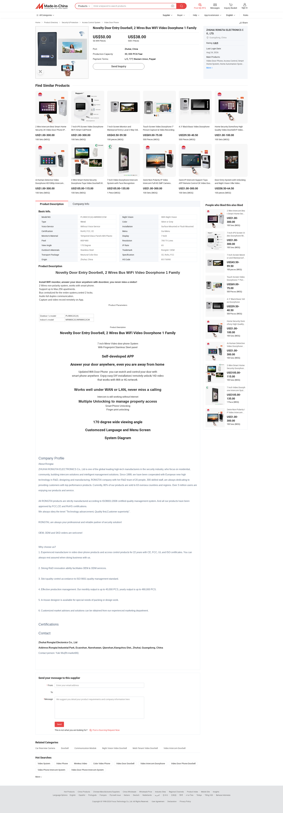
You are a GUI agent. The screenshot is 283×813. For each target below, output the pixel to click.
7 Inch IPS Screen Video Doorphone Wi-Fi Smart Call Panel (236, 234)
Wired (83, 221)
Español (82, 795)
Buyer (180, 15)
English (73, 795)
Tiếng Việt (209, 795)
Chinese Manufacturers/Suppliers (106, 791)
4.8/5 (215, 43)
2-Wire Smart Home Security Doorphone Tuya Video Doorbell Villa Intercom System (236, 367)
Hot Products (69, 791)
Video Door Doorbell (125, 763)
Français (103, 795)
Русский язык (115, 795)
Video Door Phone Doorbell (183, 763)
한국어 (165, 795)
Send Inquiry (118, 66)
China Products (84, 791)
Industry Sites (160, 791)
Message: (48, 699)
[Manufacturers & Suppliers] (51, 6)
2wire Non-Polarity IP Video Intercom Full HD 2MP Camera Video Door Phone (236, 411)
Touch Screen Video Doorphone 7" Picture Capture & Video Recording (236, 278)
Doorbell (65, 748)
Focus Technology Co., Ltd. (122, 801)
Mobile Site (205, 791)
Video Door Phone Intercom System (87, 769)
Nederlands (147, 795)
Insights (216, 791)
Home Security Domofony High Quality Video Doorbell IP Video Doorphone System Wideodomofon (236, 323)
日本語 (173, 795)
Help (195, 15)
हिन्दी (181, 795)
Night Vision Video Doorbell (114, 748)
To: (52, 692)
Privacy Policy (185, 801)
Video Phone (62, 763)
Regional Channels (176, 791)
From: (50, 685)
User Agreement (158, 801)
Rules (245, 15)
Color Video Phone (101, 763)
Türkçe (199, 795)
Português (92, 795)
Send (59, 724)
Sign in (245, 7)
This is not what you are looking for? (71, 730)
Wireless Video (80, 763)
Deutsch (136, 795)
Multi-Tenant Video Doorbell (145, 748)
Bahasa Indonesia (223, 795)
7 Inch (164, 235)
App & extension (211, 15)
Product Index (192, 791)
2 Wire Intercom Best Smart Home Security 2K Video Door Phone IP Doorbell (236, 212)
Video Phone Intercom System (51, 769)
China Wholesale (129, 791)
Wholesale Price (145, 791)
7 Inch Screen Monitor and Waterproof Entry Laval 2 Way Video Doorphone (236, 256)
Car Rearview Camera (45, 748)
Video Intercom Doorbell (174, 748)
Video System (44, 763)
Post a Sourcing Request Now (104, 730)
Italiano (127, 795)
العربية (157, 795)
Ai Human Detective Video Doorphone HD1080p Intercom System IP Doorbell (236, 345)
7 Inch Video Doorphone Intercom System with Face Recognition (236, 389)
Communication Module (85, 748)
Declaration (172, 801)
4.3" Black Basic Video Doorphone (236, 300)
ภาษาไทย (189, 795)
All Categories (45, 15)
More (208, 67)
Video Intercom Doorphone (152, 763)
